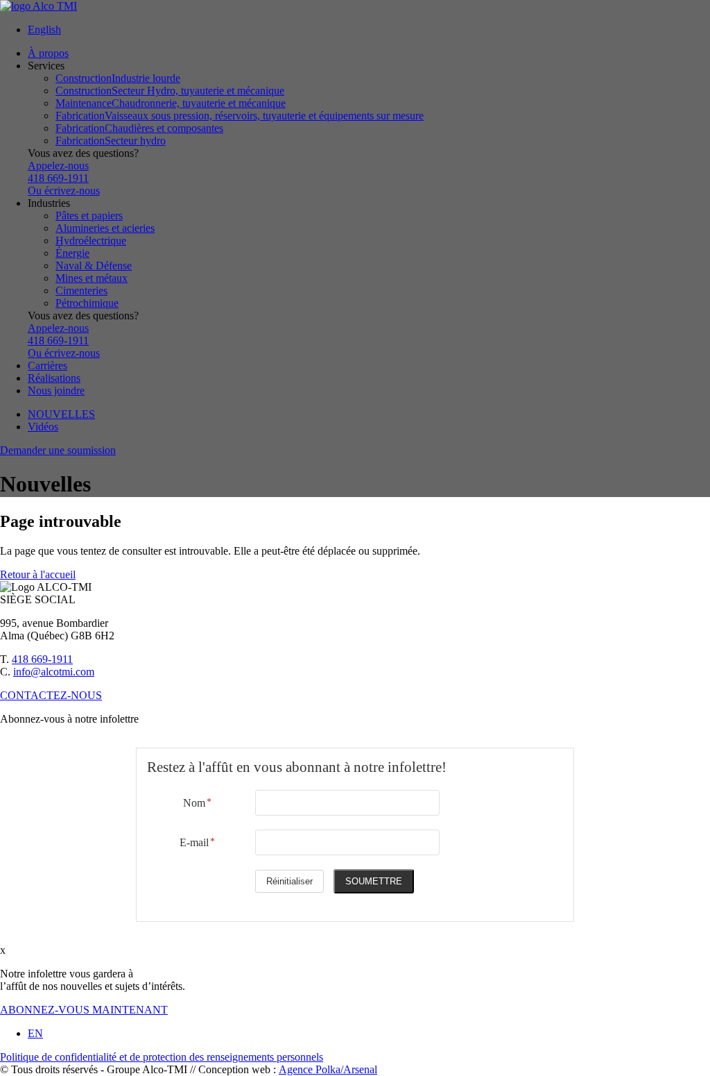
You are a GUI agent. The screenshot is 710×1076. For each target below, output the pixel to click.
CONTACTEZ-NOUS (51, 695)
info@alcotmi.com (53, 672)
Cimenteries (81, 290)
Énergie (72, 253)
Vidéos (43, 426)
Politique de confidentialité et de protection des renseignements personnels (161, 1057)
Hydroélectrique (90, 240)
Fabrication (239, 115)
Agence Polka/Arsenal (328, 1069)
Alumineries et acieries (105, 228)
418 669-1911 (42, 659)
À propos (48, 53)
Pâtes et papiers (89, 215)
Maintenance (170, 103)
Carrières (47, 365)
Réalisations (54, 378)
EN (35, 1033)
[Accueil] (355, 6)
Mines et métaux (91, 278)
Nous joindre (56, 390)
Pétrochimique (87, 303)
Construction (117, 78)
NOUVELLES (61, 414)
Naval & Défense (93, 265)
